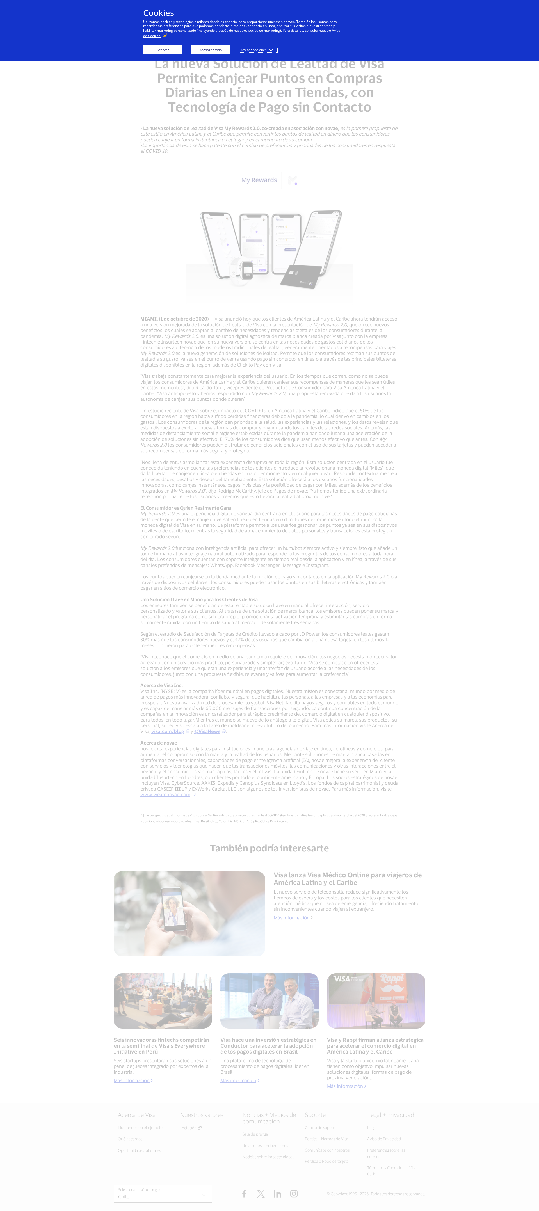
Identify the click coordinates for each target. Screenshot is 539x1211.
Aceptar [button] (163, 49)
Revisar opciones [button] (253, 49)
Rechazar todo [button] (210, 49)
